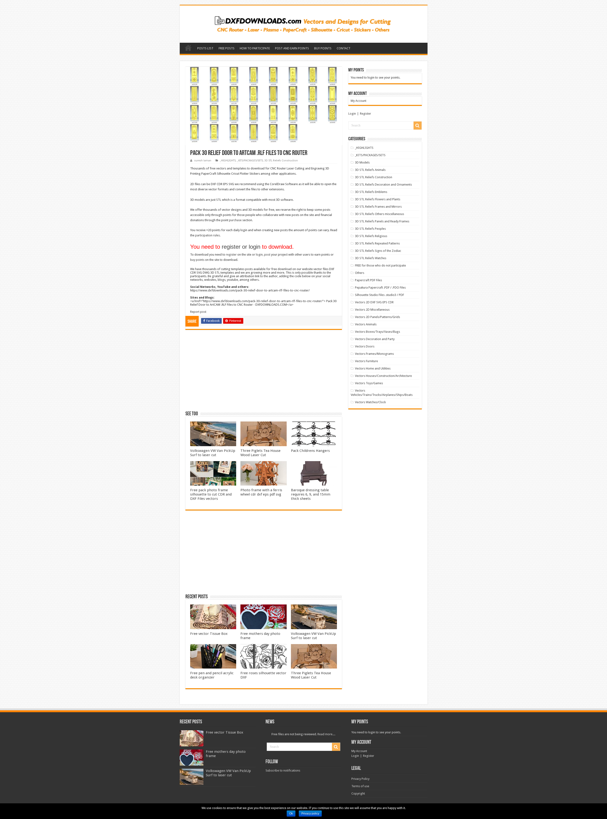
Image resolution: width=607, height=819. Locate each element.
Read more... (326, 734)
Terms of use (360, 786)
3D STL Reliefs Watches (370, 258)
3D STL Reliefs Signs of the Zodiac (378, 251)
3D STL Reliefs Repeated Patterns (377, 243)
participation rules (207, 235)
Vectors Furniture (366, 361)
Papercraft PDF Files (368, 280)
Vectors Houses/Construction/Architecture (383, 376)
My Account (358, 101)
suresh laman (202, 160)
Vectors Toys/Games (369, 383)
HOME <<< (188, 48)
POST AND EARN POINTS (292, 48)
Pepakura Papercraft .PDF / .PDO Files (380, 287)
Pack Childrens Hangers (310, 451)
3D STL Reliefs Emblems (371, 192)
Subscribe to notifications (283, 770)
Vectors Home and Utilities (373, 368)
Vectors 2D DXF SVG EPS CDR (374, 302)
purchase (235, 220)
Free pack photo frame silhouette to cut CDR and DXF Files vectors (211, 494)
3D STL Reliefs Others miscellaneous (379, 214)
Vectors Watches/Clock (370, 402)
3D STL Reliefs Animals (370, 170)
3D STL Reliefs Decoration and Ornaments (383, 184)
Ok (291, 813)
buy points (197, 260)
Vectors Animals (366, 324)
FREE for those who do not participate (380, 265)
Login (352, 113)
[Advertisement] (263, 372)
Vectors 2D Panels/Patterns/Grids (377, 317)
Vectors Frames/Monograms (374, 354)
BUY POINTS (322, 48)
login (259, 254)
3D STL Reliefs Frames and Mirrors (378, 206)
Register (365, 113)
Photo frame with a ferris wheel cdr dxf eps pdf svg (261, 492)
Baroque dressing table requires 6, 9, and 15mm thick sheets (310, 494)
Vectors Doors (364, 346)
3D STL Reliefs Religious (371, 236)
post (267, 254)
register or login (241, 246)
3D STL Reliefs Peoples (370, 228)
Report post (198, 312)
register (231, 254)
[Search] (418, 126)
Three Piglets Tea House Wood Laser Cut (260, 453)
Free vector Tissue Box (209, 634)
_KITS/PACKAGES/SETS (250, 160)
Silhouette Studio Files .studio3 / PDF (379, 295)
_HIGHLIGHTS (228, 160)
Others (359, 273)
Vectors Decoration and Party (375, 339)
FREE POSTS (227, 48)
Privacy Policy (360, 779)
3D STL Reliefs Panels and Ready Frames (382, 221)
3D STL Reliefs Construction (281, 160)
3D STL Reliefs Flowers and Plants (377, 199)
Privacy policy (310, 813)
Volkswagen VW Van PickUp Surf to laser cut (212, 453)
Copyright (358, 793)
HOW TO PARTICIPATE (255, 48)
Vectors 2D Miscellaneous (372, 309)
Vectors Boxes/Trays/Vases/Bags (377, 331)
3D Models (362, 162)
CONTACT (343, 48)
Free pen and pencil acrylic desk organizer (212, 675)
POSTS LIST (205, 48)
